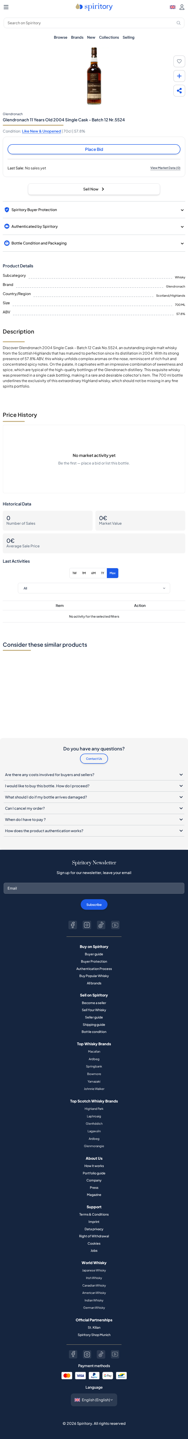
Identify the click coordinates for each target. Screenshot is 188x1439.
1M (84, 573)
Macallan (94, 1051)
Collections (109, 37)
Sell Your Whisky (94, 1010)
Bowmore (94, 1074)
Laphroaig (94, 1116)
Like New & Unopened (41, 131)
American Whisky (94, 1293)
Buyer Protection (94, 961)
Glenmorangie (94, 1146)
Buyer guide (94, 954)
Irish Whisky (94, 1278)
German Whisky (94, 1307)
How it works (94, 1166)
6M (93, 573)
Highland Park (94, 1108)
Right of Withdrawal (94, 1236)
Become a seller (94, 1003)
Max (113, 573)
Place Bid (94, 149)
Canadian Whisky (94, 1285)
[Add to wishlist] (179, 61)
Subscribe (94, 904)
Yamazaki (94, 1081)
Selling (128, 37)
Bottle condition (94, 1031)
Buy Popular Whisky (94, 976)
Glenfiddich (94, 1123)
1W (74, 573)
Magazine (94, 1194)
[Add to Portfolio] (179, 76)
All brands (94, 983)
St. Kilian (94, 1327)
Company (94, 1180)
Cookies (94, 1243)
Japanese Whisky (94, 1270)
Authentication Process (94, 969)
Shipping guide (94, 1024)
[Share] (179, 91)
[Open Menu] (6, 7)
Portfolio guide (94, 1173)
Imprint (94, 1221)
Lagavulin (94, 1131)
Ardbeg (94, 1059)
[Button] (72, 925)
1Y (102, 573)
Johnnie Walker (94, 1089)
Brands (77, 37)
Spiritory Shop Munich (94, 1335)
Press (94, 1187)
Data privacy (94, 1229)
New (91, 37)
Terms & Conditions (94, 1214)
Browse (60, 37)
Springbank (94, 1066)
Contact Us (94, 758)
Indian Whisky (94, 1300)
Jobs (94, 1250)
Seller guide (94, 1017)
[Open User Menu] (182, 7)
